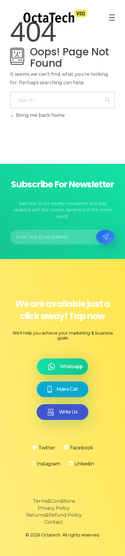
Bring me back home (40, 115)
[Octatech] (55, 16)
